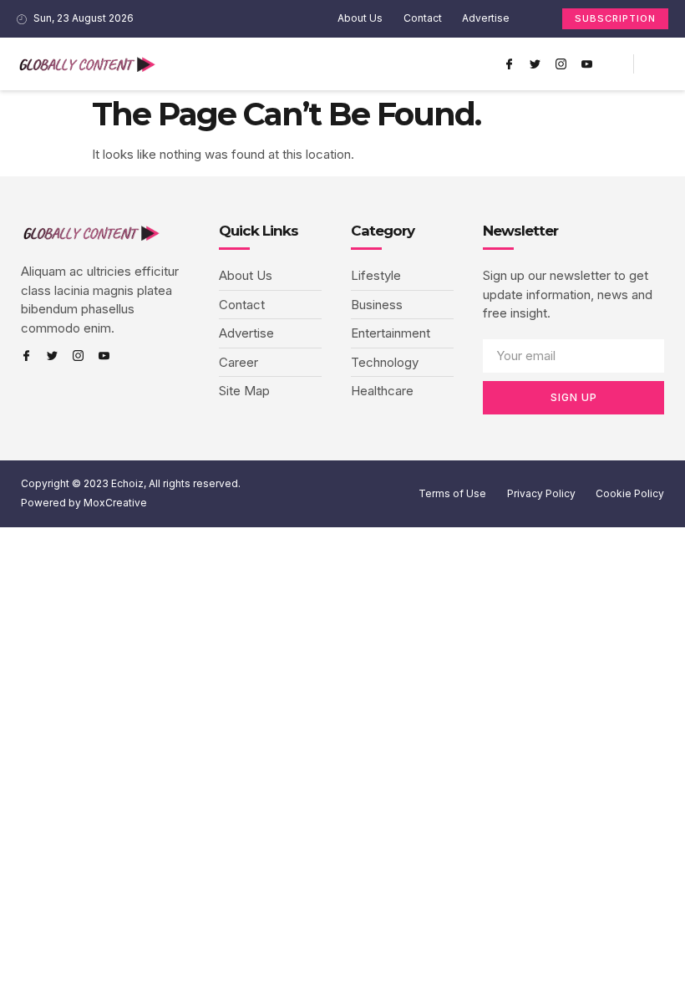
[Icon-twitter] (534, 64)
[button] (478, 64)
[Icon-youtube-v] (586, 64)
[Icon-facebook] (509, 64)
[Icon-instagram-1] (560, 64)
